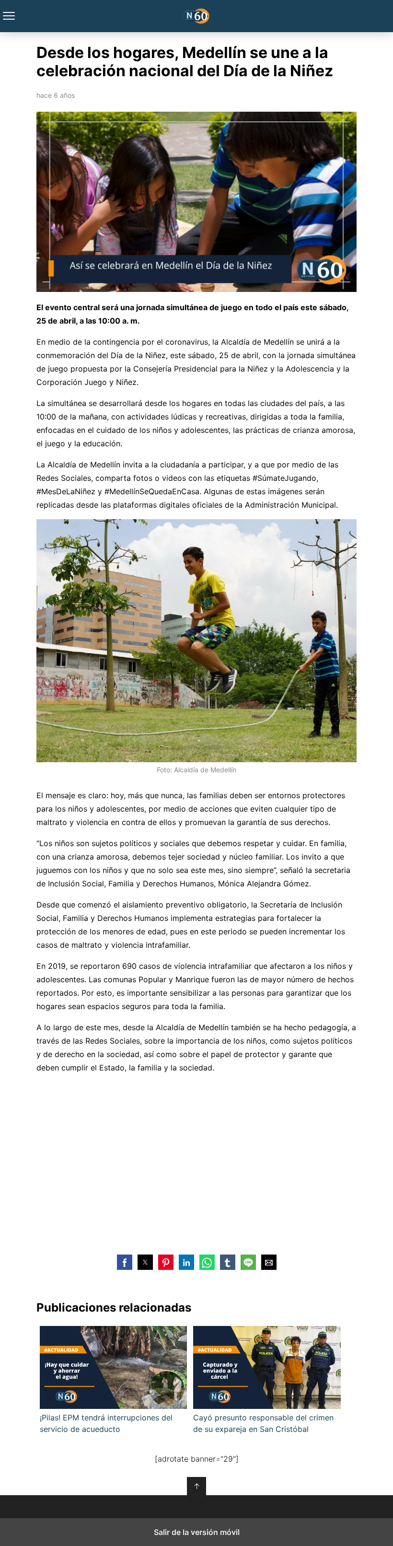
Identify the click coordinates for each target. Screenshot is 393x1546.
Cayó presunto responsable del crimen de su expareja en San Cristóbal (263, 1423)
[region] (196, 1162)
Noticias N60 (196, 16)
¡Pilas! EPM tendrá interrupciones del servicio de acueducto (106, 1423)
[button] (124, 1262)
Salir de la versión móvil (197, 1532)
